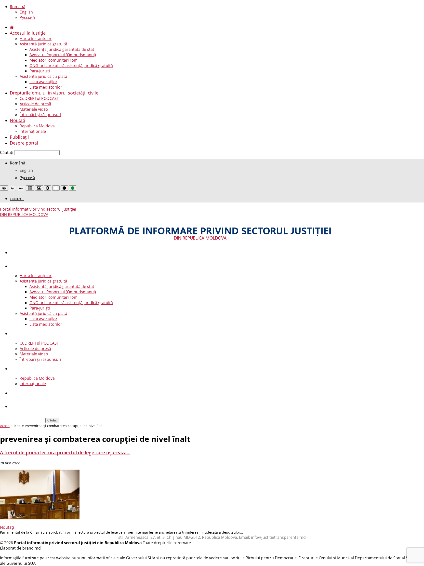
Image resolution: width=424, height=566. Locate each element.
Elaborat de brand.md (20, 548)
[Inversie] (47, 188)
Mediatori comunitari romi (54, 60)
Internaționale (33, 131)
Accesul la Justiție (28, 33)
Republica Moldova (37, 126)
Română (17, 6)
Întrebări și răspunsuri (40, 114)
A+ (21, 188)
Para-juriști (39, 71)
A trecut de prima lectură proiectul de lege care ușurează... (65, 452)
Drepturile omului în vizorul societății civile (54, 93)
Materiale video (34, 109)
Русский (27, 17)
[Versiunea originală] (4, 188)
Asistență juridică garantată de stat (61, 49)
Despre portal (24, 143)
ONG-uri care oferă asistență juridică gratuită (71, 65)
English (26, 12)
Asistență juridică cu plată (43, 76)
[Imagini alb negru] (39, 188)
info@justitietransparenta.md (278, 537)
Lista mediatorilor (45, 87)
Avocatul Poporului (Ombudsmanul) (62, 54)
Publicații (19, 137)
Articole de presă (35, 104)
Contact (17, 199)
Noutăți (17, 120)
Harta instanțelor (36, 38)
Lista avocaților (43, 81)
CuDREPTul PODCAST (39, 98)
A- (12, 188)
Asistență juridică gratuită (43, 44)
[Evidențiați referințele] (30, 188)
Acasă (5, 425)
